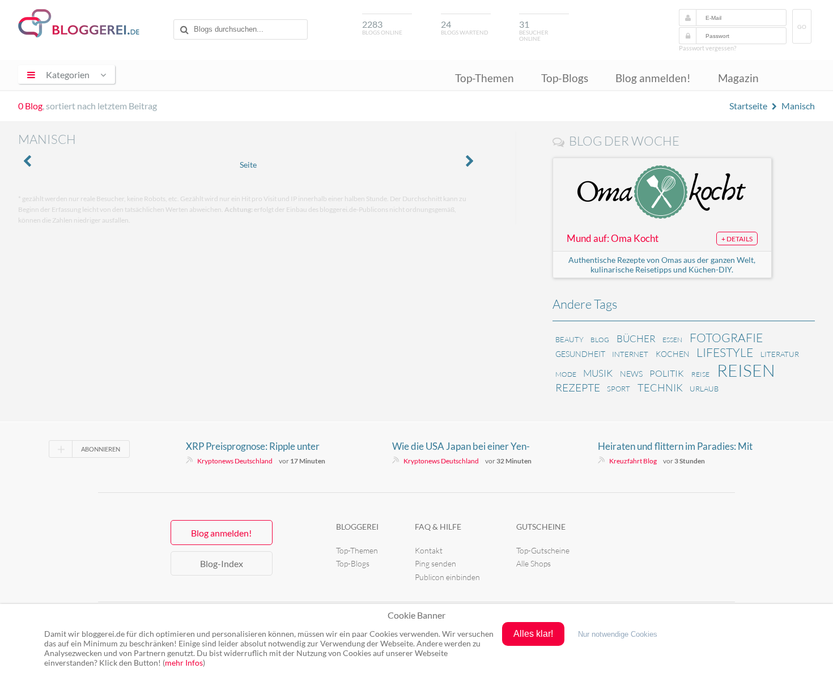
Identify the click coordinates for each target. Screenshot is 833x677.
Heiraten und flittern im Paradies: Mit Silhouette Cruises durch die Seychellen (679, 446)
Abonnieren (100, 449)
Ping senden (435, 563)
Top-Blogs (564, 77)
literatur (779, 354)
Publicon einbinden (447, 577)
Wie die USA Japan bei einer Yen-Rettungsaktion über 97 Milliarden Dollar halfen (463, 446)
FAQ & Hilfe (438, 526)
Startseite (748, 105)
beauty (569, 339)
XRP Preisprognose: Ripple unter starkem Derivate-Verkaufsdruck (255, 446)
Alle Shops (533, 563)
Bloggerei (357, 526)
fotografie (726, 337)
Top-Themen (484, 77)
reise (700, 374)
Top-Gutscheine (543, 550)
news (631, 373)
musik (598, 373)
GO (801, 27)
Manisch (798, 105)
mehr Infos (184, 662)
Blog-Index (221, 563)
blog (599, 339)
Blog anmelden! (653, 77)
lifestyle (724, 352)
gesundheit (580, 354)
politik (666, 373)
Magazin (738, 77)
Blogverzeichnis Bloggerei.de (78, 23)
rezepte (577, 387)
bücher (636, 338)
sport (618, 388)
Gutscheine (541, 526)
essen (672, 339)
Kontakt (429, 550)
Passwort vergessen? (707, 48)
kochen (673, 354)
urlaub (704, 388)
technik (660, 387)
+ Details (737, 239)
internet (630, 354)
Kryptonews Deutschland (235, 461)
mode (565, 374)
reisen (746, 370)
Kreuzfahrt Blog (633, 461)
